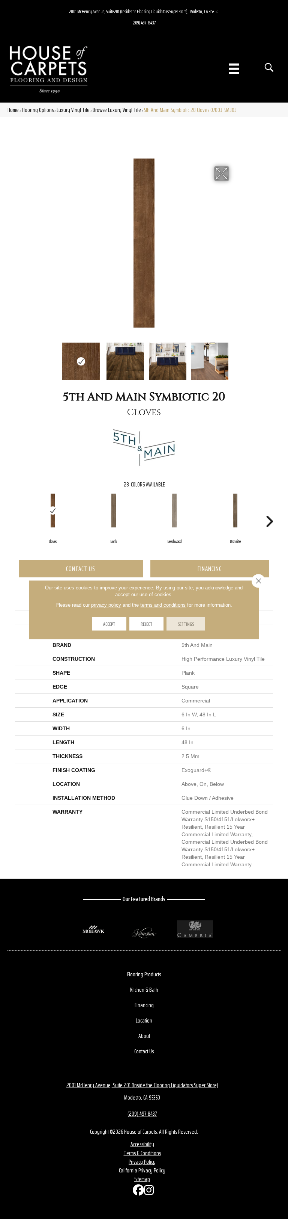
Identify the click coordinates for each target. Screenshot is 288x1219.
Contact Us (80, 568)
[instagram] (148, 1191)
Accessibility (142, 1144)
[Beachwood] (174, 510)
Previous (54, 357)
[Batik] (113, 510)
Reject (146, 623)
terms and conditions (163, 604)
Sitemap (142, 1179)
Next (234, 357)
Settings (186, 623)
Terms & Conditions (142, 1153)
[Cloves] (52, 510)
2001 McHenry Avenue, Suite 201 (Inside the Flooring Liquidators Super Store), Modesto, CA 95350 (144, 11)
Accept (109, 623)
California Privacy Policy (142, 1170)
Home (13, 110)
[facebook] (136, 1191)
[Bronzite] (235, 510)
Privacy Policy (142, 1161)
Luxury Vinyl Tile (73, 110)
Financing (210, 568)
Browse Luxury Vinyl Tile (117, 110)
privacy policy (106, 604)
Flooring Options (38, 110)
